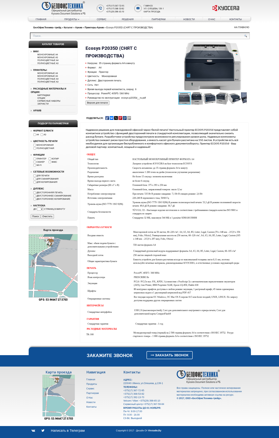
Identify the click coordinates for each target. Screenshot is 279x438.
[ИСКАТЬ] (245, 35)
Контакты (235, 19)
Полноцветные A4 (47, 60)
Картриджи (43, 95)
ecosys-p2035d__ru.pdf (133, 98)
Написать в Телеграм (68, 430)
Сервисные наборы (48, 101)
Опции (41, 98)
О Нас (211, 19)
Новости (189, 19)
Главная (41, 19)
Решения (128, 19)
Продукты (70, 19)
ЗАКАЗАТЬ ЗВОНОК (171, 355)
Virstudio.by (154, 430)
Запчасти (43, 104)
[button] (74, 237)
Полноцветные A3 (47, 63)
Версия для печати (97, 102)
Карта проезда (152, 11)
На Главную (241, 27)
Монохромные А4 (47, 54)
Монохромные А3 (47, 57)
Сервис (101, 19)
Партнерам (159, 19)
